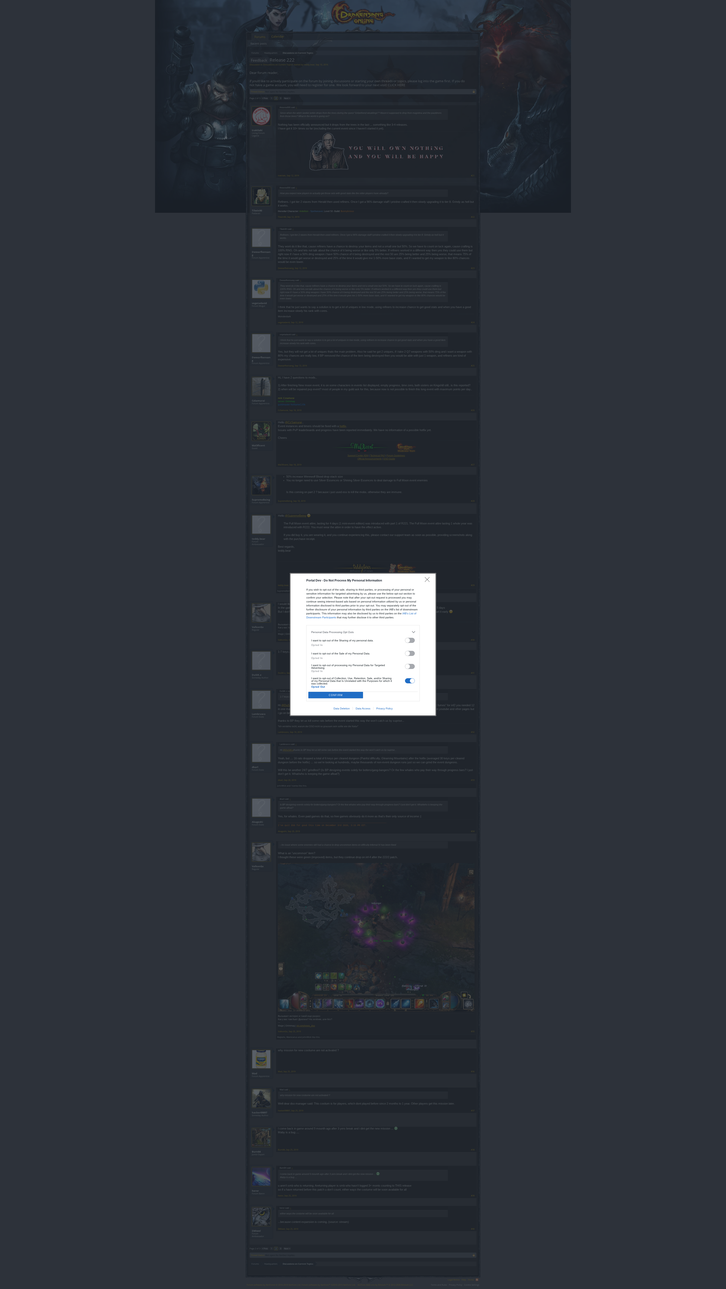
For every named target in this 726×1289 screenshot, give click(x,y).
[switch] (410, 640)
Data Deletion (342, 708)
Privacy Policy (384, 708)
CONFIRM (336, 695)
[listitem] (363, 632)
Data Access (363, 708)
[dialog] (363, 644)
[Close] (428, 580)
